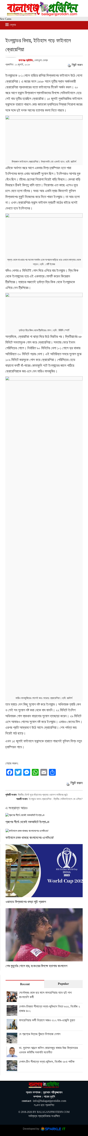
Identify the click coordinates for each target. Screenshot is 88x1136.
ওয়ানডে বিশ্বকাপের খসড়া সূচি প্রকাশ (26, 901)
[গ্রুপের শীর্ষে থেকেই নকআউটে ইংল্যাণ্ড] (44, 815)
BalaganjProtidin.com (53, 1112)
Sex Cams (5, 18)
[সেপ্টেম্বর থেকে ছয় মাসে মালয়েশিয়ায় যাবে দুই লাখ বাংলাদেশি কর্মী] (12, 999)
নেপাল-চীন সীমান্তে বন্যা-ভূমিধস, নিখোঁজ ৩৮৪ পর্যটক (47, 1061)
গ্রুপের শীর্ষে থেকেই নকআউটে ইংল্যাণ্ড (27, 821)
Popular (63, 983)
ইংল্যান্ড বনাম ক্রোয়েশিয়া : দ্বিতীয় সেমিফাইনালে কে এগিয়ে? (56, 799)
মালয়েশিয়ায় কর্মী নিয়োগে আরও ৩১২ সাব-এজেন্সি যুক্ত (47, 1020)
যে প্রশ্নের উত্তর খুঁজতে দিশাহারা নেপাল (39, 1034)
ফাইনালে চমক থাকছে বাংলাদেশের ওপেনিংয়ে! (30, 837)
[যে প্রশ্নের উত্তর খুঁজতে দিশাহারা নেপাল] (12, 1041)
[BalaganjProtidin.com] (43, 15)
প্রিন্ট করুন (77, 64)
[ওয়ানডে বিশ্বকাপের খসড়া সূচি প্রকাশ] (44, 870)
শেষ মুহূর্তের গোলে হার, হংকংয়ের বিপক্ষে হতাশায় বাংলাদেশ (36, 965)
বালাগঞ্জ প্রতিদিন (26, 60)
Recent (25, 984)
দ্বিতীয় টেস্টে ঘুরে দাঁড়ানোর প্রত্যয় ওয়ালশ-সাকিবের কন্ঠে (42, 794)
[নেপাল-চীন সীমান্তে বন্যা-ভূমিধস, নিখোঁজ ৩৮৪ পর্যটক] (12, 1068)
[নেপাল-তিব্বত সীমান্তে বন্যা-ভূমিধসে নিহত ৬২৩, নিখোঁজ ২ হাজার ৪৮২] (12, 1013)
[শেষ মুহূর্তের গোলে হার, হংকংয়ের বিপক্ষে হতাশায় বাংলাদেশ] (44, 934)
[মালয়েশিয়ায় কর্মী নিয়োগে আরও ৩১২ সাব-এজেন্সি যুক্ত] (12, 1027)
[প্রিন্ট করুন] (69, 64)
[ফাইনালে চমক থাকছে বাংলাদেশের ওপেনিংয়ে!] (44, 831)
